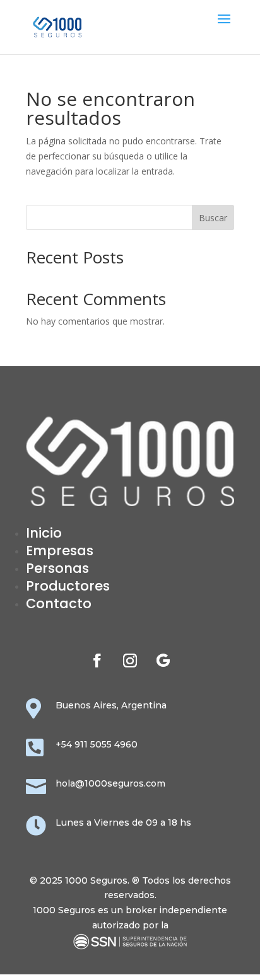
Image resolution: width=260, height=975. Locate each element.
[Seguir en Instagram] (130, 660)
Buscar (213, 218)
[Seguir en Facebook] (97, 660)
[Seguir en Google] (163, 660)
